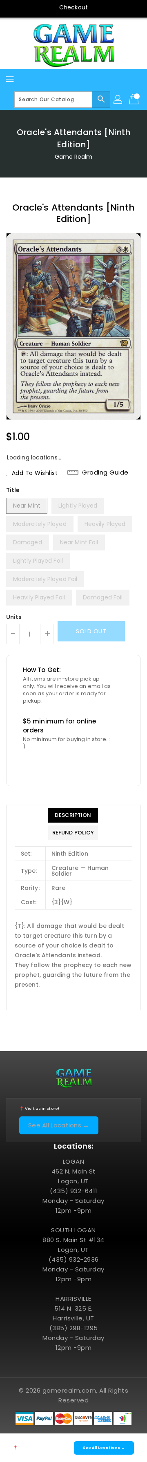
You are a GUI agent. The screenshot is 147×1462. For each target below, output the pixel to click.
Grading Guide (105, 472)
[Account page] (118, 99)
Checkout (73, 7)
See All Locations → (58, 1125)
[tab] (73, 815)
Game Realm (74, 157)
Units (14, 617)
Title (13, 490)
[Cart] (135, 99)
